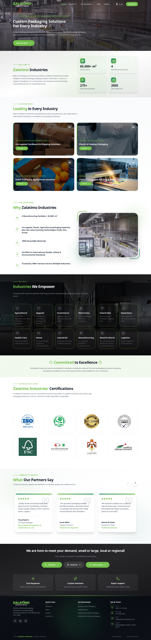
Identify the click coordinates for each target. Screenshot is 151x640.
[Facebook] (15, 621)
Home (64, 4)
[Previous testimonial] (128, 483)
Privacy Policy (116, 636)
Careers (106, 4)
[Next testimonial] (135, 483)
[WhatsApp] (26, 621)
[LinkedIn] (20, 621)
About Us (72, 4)
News (99, 4)
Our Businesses (86, 4)
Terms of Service (132, 636)
